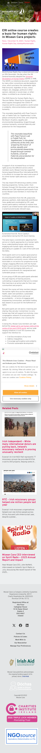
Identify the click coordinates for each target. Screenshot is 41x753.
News (4, 41)
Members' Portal (17, 3)
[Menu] (36, 13)
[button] (14, 625)
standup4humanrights (25, 44)
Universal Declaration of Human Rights (17, 78)
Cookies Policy (25, 377)
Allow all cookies (20, 392)
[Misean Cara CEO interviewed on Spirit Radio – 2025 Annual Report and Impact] (19, 551)
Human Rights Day (9, 44)
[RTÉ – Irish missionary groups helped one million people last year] (19, 496)
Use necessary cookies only (20, 399)
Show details (29, 386)
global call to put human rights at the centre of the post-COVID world (20, 327)
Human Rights (30, 41)
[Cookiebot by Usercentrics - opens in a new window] (29, 353)
